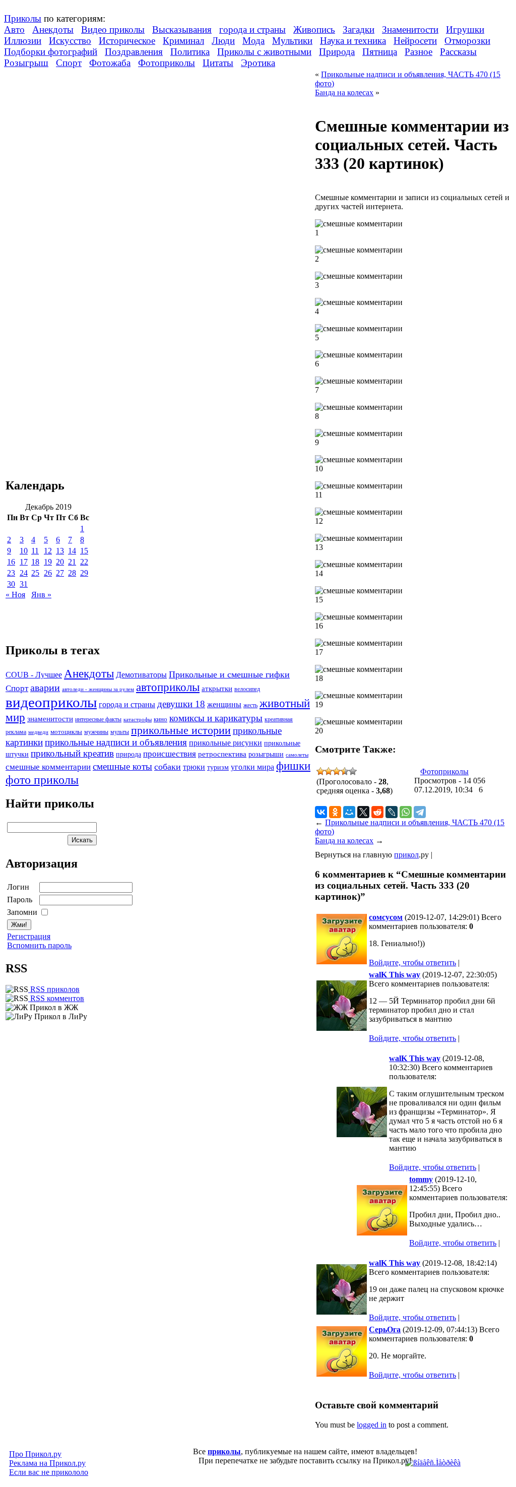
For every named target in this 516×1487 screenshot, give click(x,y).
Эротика (258, 62)
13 (60, 550)
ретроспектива (222, 754)
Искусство (70, 40)
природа (128, 754)
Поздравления (134, 51)
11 (35, 550)
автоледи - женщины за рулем (98, 689)
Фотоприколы (166, 62)
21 (72, 561)
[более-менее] (337, 771)
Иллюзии (22, 40)
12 (48, 550)
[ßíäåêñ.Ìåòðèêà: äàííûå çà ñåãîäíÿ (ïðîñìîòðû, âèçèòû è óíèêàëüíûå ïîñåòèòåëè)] (433, 1462)
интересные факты (98, 719)
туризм (218, 767)
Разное (418, 51)
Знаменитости (410, 29)
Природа (337, 51)
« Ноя (15, 594)
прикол (406, 854)
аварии (45, 687)
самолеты (297, 755)
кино (160, 719)
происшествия (169, 754)
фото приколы (42, 779)
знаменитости (50, 718)
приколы (224, 1451)
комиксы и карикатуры (216, 718)
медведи (38, 732)
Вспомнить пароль (39, 945)
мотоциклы (66, 731)
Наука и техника (353, 40)
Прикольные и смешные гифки (229, 674)
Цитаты (218, 62)
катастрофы (137, 719)
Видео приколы (113, 29)
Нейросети (415, 40)
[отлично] (353, 771)
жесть (250, 705)
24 (24, 573)
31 (24, 584)
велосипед (247, 689)
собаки (167, 767)
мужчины (96, 731)
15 (84, 550)
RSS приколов (54, 989)
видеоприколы (51, 702)
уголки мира (252, 767)
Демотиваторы (141, 674)
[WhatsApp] (406, 812)
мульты (119, 731)
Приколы (22, 18)
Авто (14, 29)
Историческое (127, 40)
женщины (224, 704)
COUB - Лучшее (34, 674)
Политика (190, 51)
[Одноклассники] (335, 812)
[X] (363, 812)
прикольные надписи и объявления (116, 742)
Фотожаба (110, 62)
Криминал (183, 40)
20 (60, 561)
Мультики (292, 40)
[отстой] (320, 771)
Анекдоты (53, 29)
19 (48, 561)
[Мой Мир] (349, 812)
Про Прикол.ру (35, 1454)
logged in (371, 1424)
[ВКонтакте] (321, 812)
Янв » (41, 594)
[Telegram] (420, 812)
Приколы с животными (264, 51)
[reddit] (377, 812)
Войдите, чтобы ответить (412, 962)
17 (24, 561)
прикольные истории (181, 730)
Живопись (314, 29)
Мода (253, 40)
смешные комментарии (48, 767)
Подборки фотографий (50, 51)
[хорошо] (345, 771)
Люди (223, 40)
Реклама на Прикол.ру (47, 1463)
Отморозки (467, 40)
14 (72, 550)
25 (35, 573)
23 (11, 573)
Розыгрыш (26, 62)
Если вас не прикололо (48, 1472)
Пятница (379, 51)
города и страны (252, 29)
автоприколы (168, 687)
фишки (293, 765)
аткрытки (217, 688)
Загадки (358, 29)
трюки (194, 767)
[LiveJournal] (391, 812)
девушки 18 (181, 704)
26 (48, 573)
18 (35, 561)
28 (72, 573)
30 (11, 584)
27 (60, 573)
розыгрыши (266, 754)
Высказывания (182, 29)
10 (24, 550)
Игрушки (465, 29)
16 (11, 561)
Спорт (69, 62)
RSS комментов (56, 998)
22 (84, 561)
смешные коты (122, 766)
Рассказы (458, 51)
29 (84, 573)
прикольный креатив (72, 753)
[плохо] (329, 771)
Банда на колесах (344, 92)
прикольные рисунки (225, 742)
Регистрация (28, 936)
